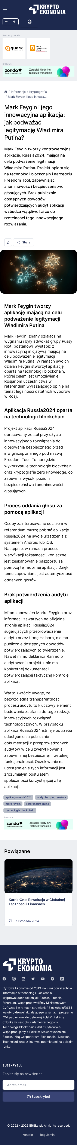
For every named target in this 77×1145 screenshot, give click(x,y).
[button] (29, 21)
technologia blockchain (20, 810)
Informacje (18, 91)
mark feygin (13, 803)
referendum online (37, 803)
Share (25, 242)
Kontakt (27, 1134)
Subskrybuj (40, 1096)
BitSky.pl (35, 1125)
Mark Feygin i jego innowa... (27, 96)
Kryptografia (38, 91)
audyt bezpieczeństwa (51, 797)
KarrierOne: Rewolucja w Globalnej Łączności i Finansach (37, 902)
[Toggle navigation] (5, 9)
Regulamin (47, 1134)
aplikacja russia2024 (18, 797)
